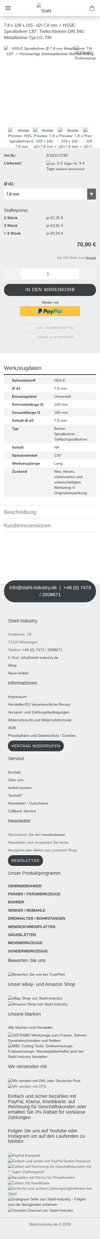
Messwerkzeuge (25, 943)
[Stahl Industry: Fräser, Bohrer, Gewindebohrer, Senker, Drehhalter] (50, 8)
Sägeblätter (22, 935)
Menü (8, 8)
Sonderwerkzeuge (28, 951)
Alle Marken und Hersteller (30, 1027)
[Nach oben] (15, 1231)
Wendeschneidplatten (31, 927)
